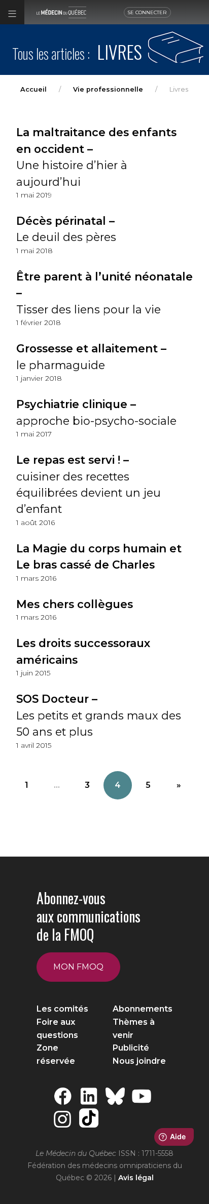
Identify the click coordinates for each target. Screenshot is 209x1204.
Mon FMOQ (78, 967)
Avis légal (136, 1177)
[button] (12, 12)
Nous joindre (139, 1061)
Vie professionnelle (108, 89)
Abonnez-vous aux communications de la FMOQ (89, 916)
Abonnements (142, 1009)
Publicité (131, 1048)
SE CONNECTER (147, 12)
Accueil (33, 89)
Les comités (62, 1009)
